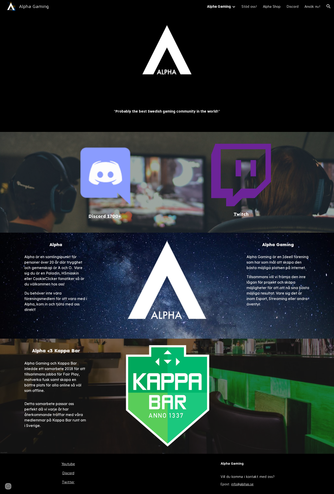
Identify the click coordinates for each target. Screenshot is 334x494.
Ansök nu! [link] (312, 6)
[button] (328, 6)
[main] (166, 111)
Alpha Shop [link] (272, 6)
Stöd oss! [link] (249, 6)
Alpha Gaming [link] (219, 6)
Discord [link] (293, 6)
